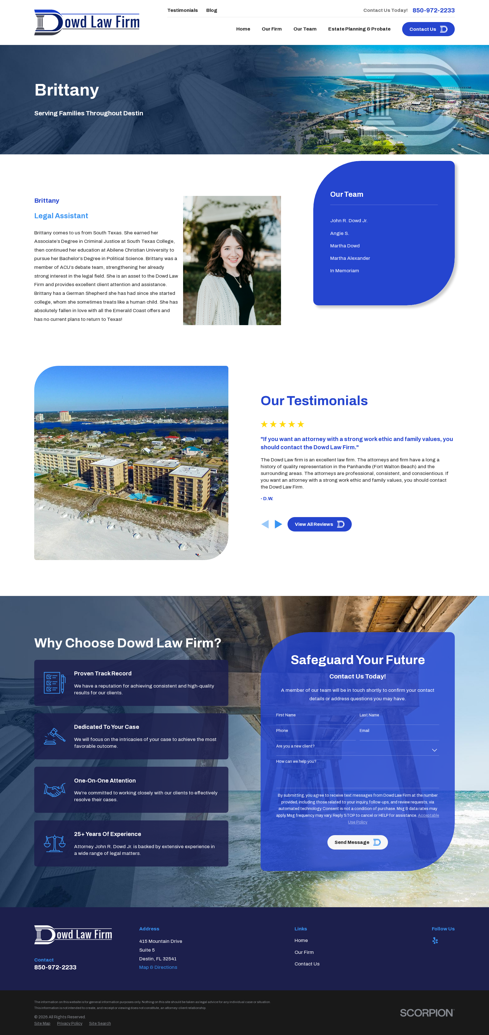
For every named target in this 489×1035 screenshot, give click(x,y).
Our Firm (304, 952)
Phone (282, 731)
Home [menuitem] (243, 29)
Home (301, 940)
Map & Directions (158, 967)
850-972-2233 (434, 10)
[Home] (86, 22)
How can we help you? (296, 761)
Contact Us (307, 964)
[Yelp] (435, 940)
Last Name (369, 715)
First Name (286, 715)
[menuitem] (384, 221)
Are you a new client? (295, 746)
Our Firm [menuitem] (272, 29)
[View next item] (278, 524)
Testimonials (182, 10)
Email (364, 731)
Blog (211, 10)
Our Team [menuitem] (305, 29)
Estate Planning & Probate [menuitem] (359, 29)
